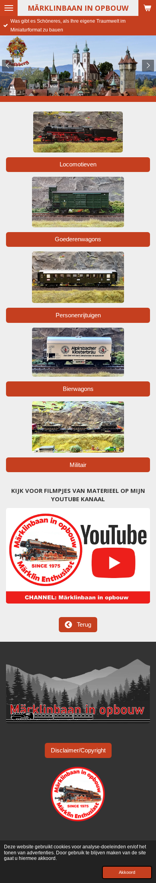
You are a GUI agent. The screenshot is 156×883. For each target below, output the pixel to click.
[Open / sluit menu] (9, 8)
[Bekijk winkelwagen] (147, 8)
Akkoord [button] (127, 872)
